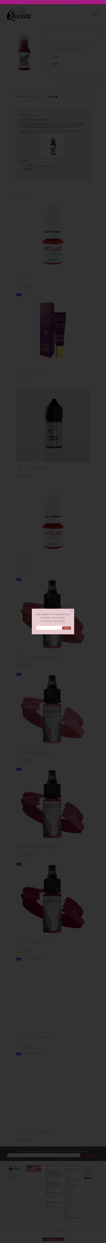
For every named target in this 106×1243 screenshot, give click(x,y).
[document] (53, 621)
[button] (72, 610)
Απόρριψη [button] (75, 2)
